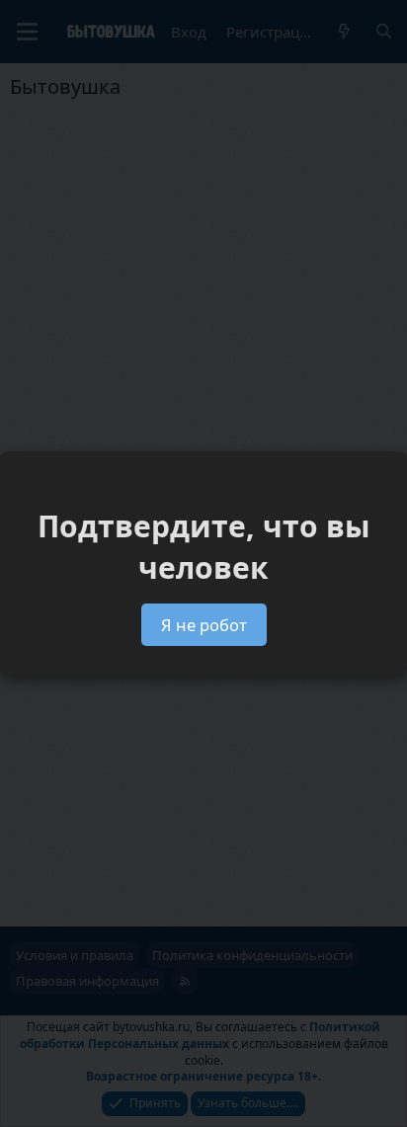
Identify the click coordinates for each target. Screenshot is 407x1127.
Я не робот (204, 624)
